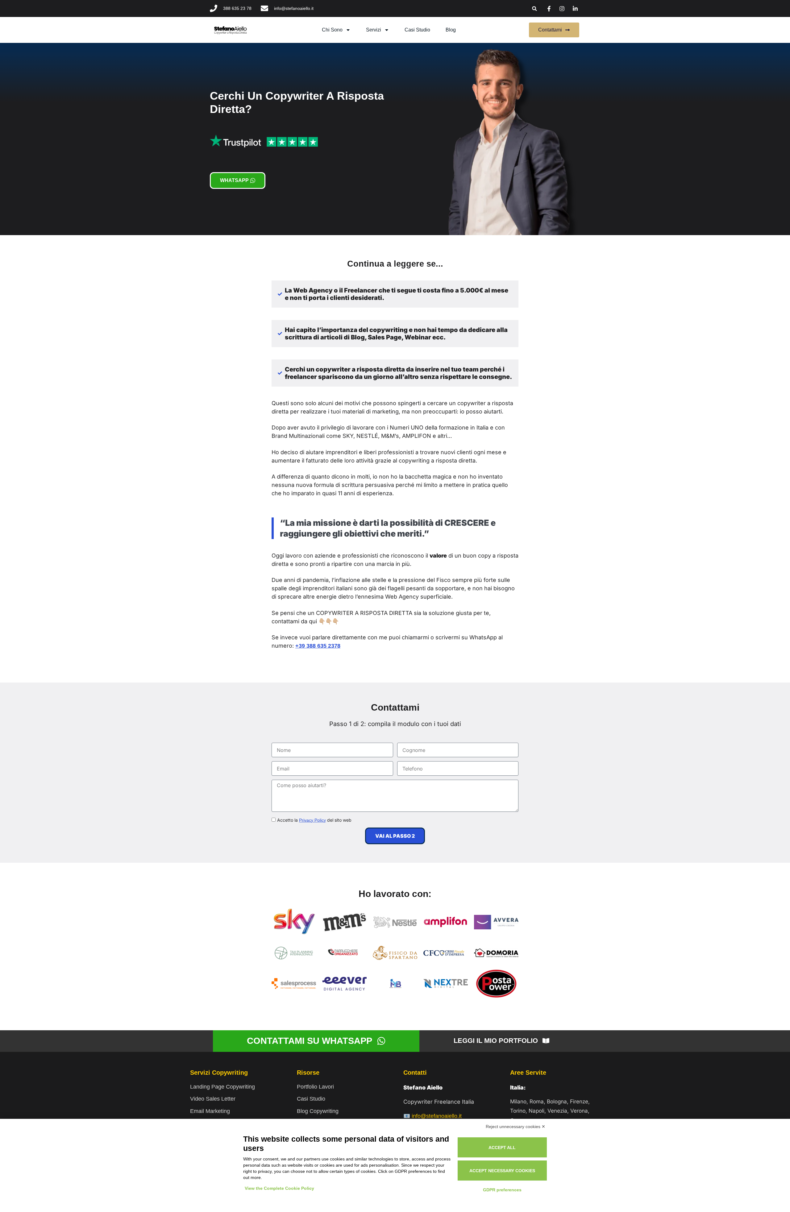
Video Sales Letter (212, 1099)
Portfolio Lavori (315, 1087)
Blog (451, 29)
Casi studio (417, 29)
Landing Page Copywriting (222, 1087)
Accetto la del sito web (314, 820)
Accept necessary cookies (502, 1170)
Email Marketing (210, 1111)
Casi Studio (311, 1099)
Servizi (373, 29)
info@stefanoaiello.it (437, 1116)
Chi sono (332, 29)
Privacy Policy (312, 820)
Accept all (502, 1147)
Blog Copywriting (318, 1111)
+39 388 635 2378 (317, 646)
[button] (534, 8)
